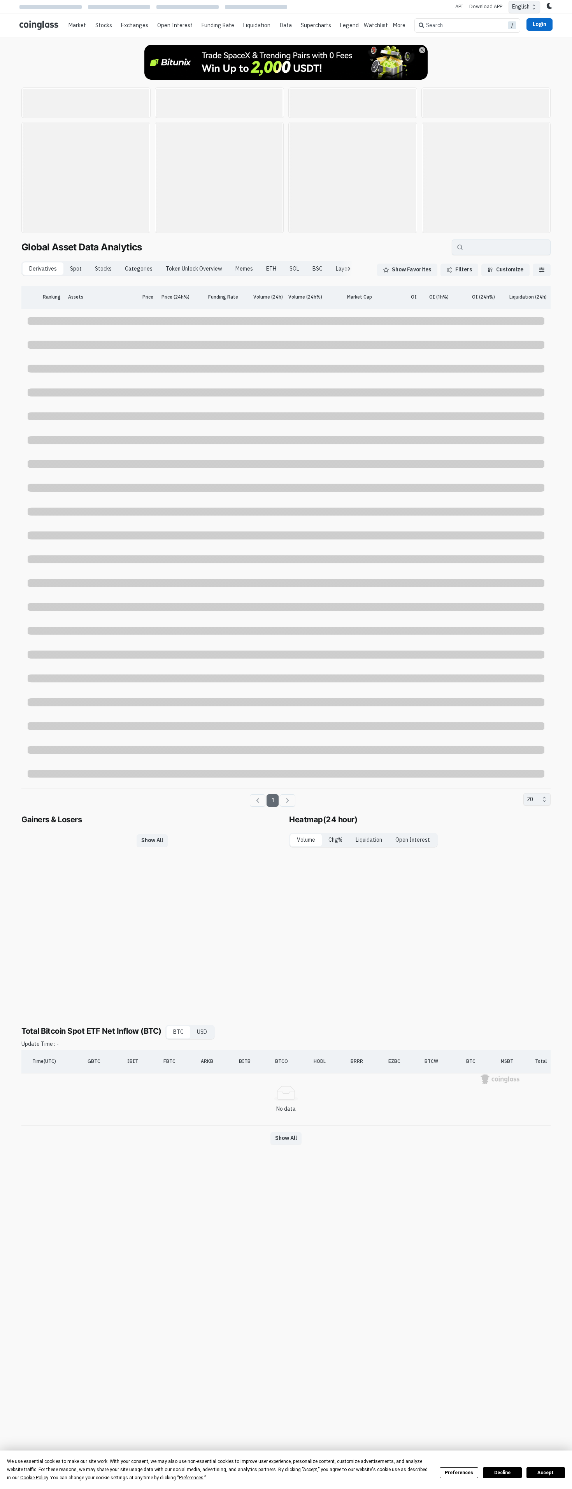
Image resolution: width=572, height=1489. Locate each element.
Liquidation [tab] (369, 839)
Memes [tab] (244, 268)
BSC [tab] (317, 268)
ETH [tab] (271, 268)
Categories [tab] (139, 268)
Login (539, 24)
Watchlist (376, 25)
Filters (463, 269)
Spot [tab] (76, 268)
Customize (509, 269)
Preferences (459, 1472)
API (459, 6)
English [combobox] (521, 6)
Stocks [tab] (103, 268)
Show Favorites (411, 269)
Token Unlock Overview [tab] (194, 268)
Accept (545, 1472)
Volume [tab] (306, 839)
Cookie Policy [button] (34, 1477)
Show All (152, 840)
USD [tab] (202, 1031)
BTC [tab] (178, 1031)
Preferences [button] (191, 1477)
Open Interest (175, 25)
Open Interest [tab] (412, 839)
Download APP (485, 6)
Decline (502, 1472)
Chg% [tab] (335, 839)
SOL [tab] (294, 268)
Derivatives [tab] (43, 268)
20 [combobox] (530, 799)
